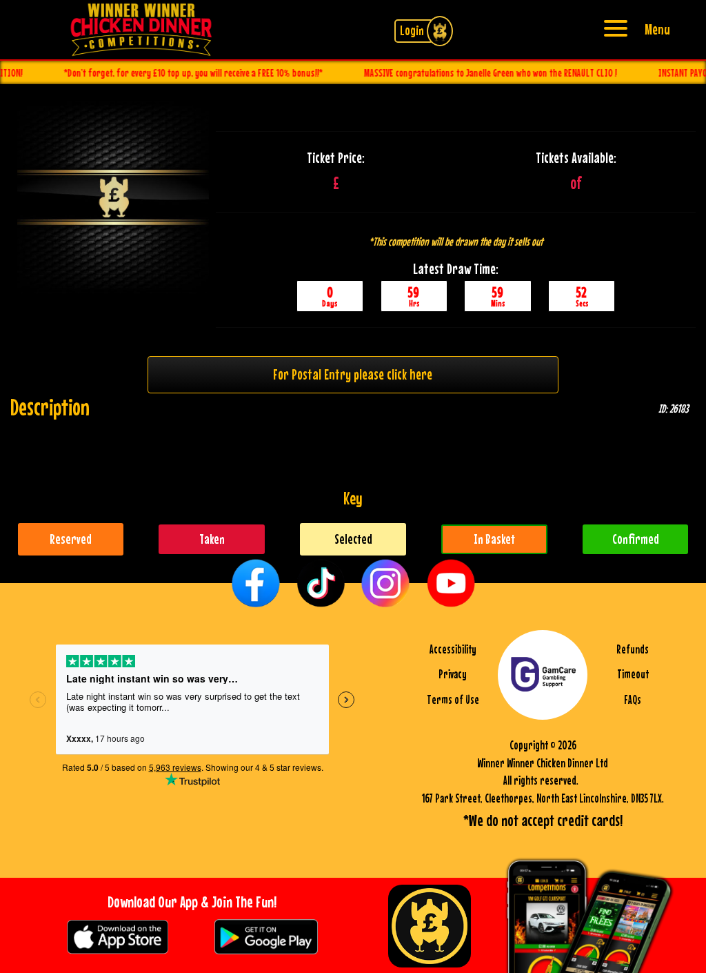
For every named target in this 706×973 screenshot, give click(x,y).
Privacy (452, 674)
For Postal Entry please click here (352, 374)
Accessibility (453, 649)
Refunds (632, 649)
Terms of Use (453, 700)
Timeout (633, 674)
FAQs (632, 700)
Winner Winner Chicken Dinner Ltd (542, 763)
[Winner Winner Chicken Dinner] (141, 27)
